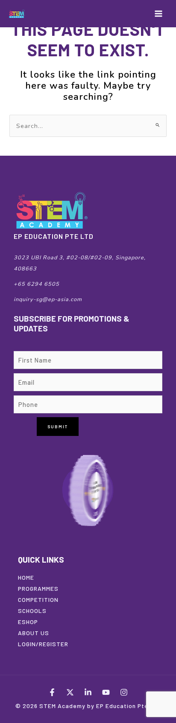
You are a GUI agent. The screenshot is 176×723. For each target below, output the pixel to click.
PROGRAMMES (38, 588)
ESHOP (28, 621)
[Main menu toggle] (158, 14)
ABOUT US (33, 632)
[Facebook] (52, 692)
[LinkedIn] (88, 692)
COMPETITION (38, 599)
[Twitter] (70, 692)
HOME (26, 577)
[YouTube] (106, 692)
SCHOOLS (32, 610)
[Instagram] (124, 692)
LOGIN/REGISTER (43, 644)
